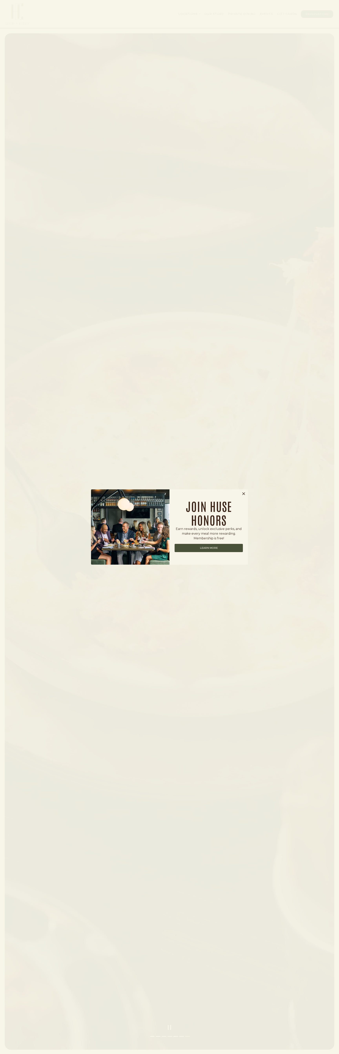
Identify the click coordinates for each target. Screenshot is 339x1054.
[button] (243, 493)
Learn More (209, 547)
